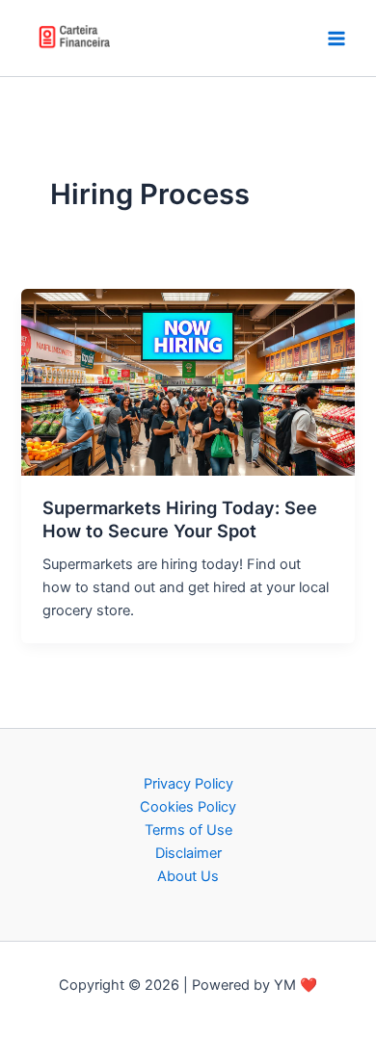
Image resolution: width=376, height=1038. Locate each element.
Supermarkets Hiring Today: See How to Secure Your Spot (179, 519)
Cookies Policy (188, 807)
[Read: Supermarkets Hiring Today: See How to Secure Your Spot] (187, 381)
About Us (188, 876)
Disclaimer (188, 853)
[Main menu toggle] (336, 38)
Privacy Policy (188, 783)
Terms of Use (188, 830)
